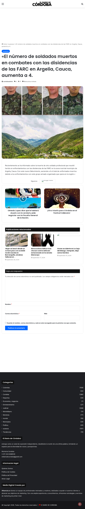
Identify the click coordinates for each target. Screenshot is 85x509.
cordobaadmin (8, 81)
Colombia (6, 387)
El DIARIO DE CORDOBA (49, 505)
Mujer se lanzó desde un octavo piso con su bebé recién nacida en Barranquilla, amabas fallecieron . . (15, 253)
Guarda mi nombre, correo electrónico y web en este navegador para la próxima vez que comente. (41, 323)
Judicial (5, 408)
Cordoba (6, 394)
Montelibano (7, 411)
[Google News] (47, 181)
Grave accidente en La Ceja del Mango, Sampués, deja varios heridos (68, 251)
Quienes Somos (7, 468)
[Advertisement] (42, 25)
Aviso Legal (6, 479)
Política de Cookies (8, 472)
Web (45, 313)
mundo (5, 418)
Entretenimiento (8, 405)
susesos (11, 44)
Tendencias (7, 432)
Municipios (7, 422)
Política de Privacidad (9, 475)
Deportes (6, 398)
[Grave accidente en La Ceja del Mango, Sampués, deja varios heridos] (68, 240)
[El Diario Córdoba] (42, 4)
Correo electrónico (12, 313)
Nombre (8, 304)
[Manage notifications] (80, 504)
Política (5, 425)
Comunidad (7, 391)
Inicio (5, 44)
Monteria (6, 415)
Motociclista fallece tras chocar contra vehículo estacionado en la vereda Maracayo (41, 252)
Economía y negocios (10, 401)
